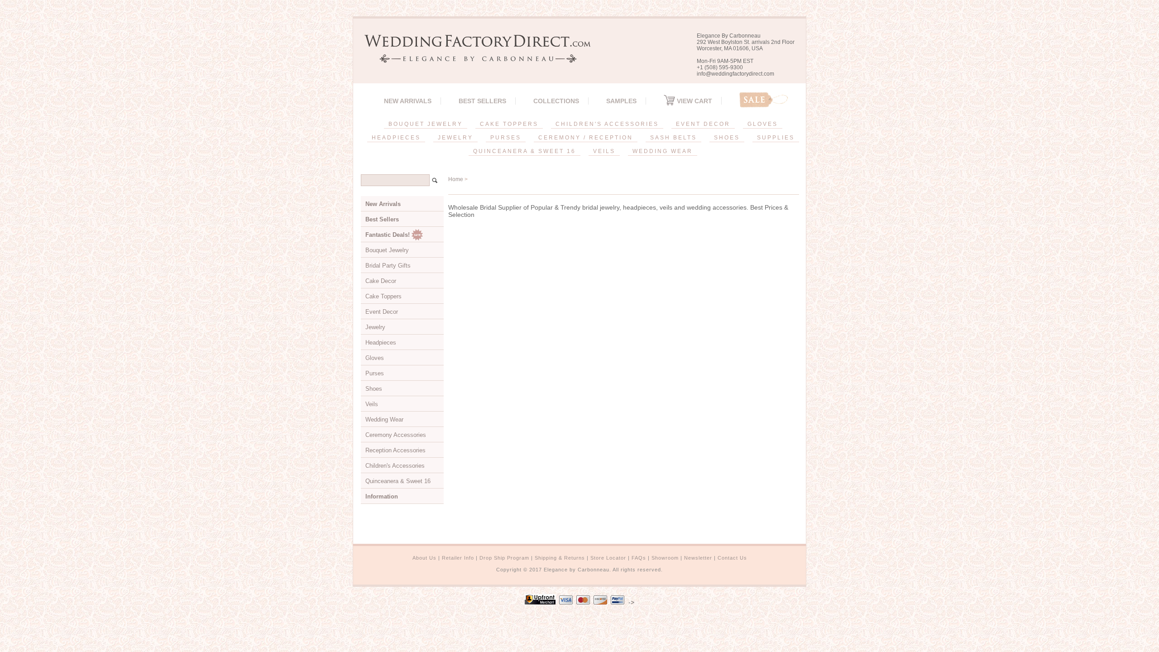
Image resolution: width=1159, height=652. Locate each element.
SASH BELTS (673, 137)
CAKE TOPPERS (509, 124)
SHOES (727, 137)
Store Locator (608, 558)
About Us (424, 558)
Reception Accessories (395, 450)
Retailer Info (458, 558)
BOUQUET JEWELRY (425, 124)
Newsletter (698, 558)
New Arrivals (407, 101)
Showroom (665, 558)
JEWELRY (455, 137)
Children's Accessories (395, 465)
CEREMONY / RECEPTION (585, 137)
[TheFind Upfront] (540, 602)
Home (455, 179)
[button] (1158, 650)
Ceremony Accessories (395, 434)
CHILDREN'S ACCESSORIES (607, 124)
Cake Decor (380, 281)
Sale (763, 100)
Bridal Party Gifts (388, 265)
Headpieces (380, 342)
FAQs (639, 558)
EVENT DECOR (703, 124)
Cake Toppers (383, 296)
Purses (374, 373)
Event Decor (381, 311)
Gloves (374, 358)
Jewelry (375, 327)
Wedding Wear (384, 419)
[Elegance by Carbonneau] (473, 56)
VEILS (604, 151)
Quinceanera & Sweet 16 (398, 481)
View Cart (693, 101)
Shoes (373, 388)
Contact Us (732, 558)
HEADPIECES (396, 137)
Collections (556, 101)
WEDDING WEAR (662, 151)
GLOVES (762, 124)
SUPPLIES (776, 137)
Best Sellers (482, 101)
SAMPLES (621, 101)
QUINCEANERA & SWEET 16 (524, 151)
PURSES (505, 137)
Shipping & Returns (560, 558)
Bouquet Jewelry (387, 250)
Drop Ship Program (504, 558)
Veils (371, 404)
